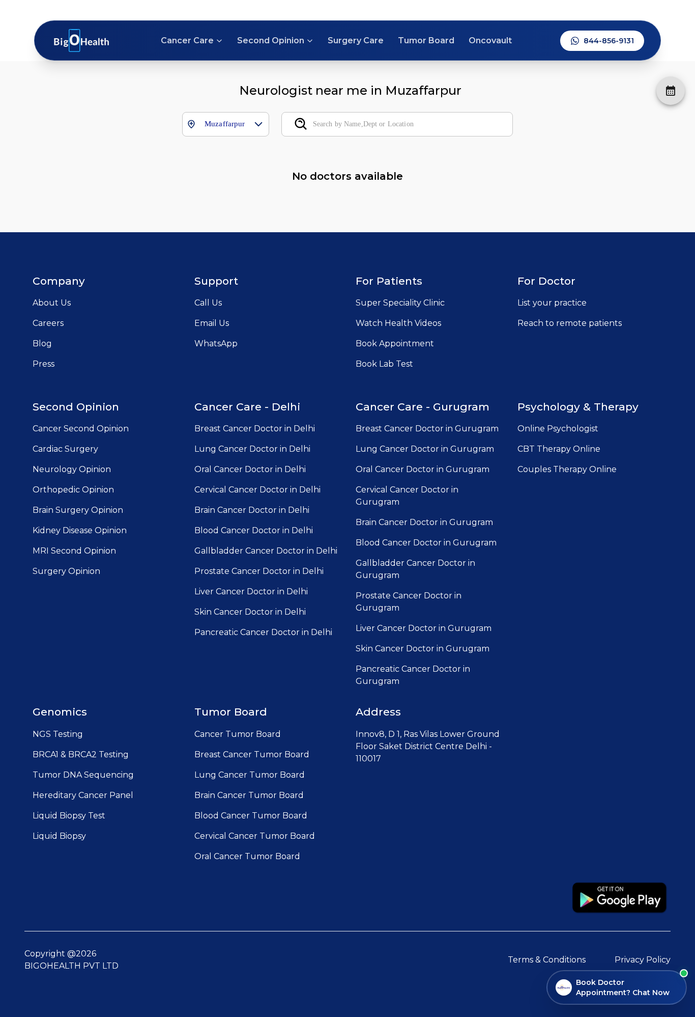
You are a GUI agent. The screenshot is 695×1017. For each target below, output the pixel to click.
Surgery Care (356, 40)
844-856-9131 (609, 40)
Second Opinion (270, 40)
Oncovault (490, 40)
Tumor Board (426, 40)
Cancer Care (187, 40)
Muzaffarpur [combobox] (225, 124)
